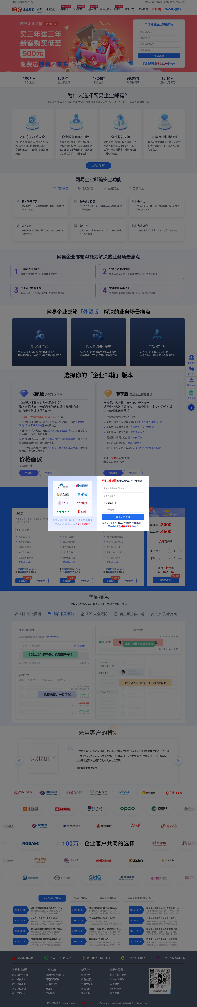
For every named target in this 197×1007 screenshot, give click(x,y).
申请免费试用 (123, 517)
